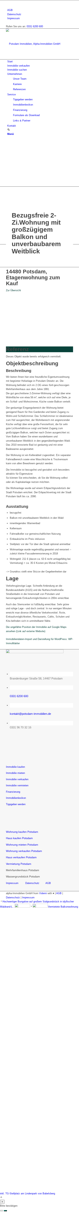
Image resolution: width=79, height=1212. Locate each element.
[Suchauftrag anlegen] (5, 1210)
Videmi (43, 893)
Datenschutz (14, 14)
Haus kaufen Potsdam (19, 838)
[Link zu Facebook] (8, 2)
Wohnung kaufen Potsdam (22, 831)
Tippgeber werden (16, 804)
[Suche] (8, 130)
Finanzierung (13, 791)
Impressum (13, 18)
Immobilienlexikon (16, 797)
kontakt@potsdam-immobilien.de (30, 713)
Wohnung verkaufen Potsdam (24, 851)
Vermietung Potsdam (18, 863)
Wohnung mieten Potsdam (22, 844)
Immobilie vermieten (17, 785)
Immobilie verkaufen (17, 779)
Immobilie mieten (15, 773)
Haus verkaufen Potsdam (21, 857)
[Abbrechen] (1, 1210)
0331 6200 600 (35, 26)
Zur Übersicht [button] (13, 290)
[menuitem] (40, 10)
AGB (10, 10)
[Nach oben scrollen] (1, 1197)
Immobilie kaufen (15, 766)
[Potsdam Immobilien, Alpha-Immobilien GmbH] (34, 43)
